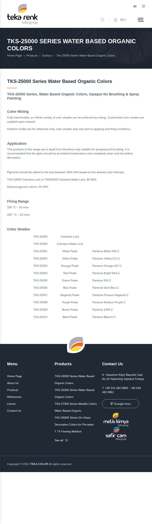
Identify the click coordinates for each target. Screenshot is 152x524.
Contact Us (14, 410)
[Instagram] (143, 6)
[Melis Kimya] (116, 419)
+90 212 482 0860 (116, 388)
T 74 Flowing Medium (68, 431)
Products (12, 390)
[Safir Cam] (116, 433)
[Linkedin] (135, 6)
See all (59, 440)
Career (11, 403)
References (14, 396)
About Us (13, 383)
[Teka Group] (22, 14)
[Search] (102, 19)
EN (122, 19)
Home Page (14, 376)
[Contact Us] (120, 403)
